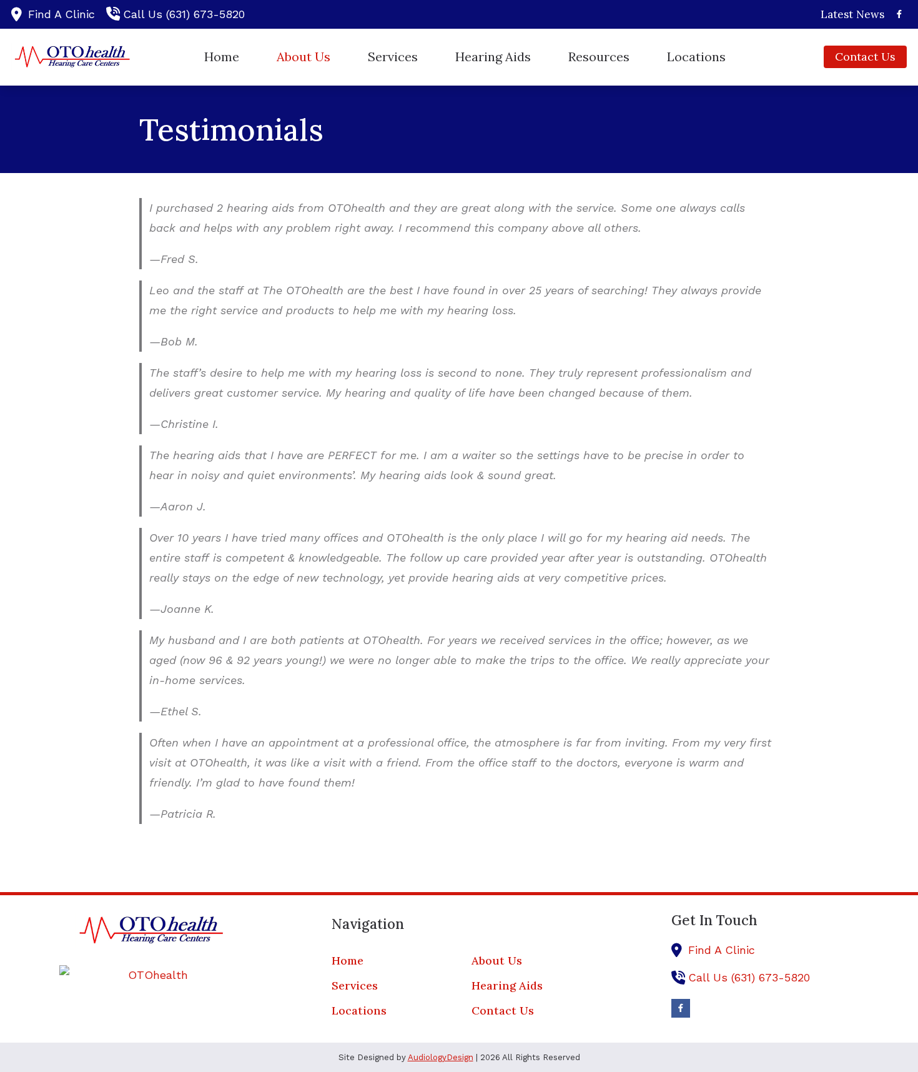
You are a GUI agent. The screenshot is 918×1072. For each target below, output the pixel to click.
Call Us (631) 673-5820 (184, 14)
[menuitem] (849, 14)
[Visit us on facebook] (899, 14)
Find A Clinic (61, 14)
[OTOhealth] (153, 975)
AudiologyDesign (440, 1057)
